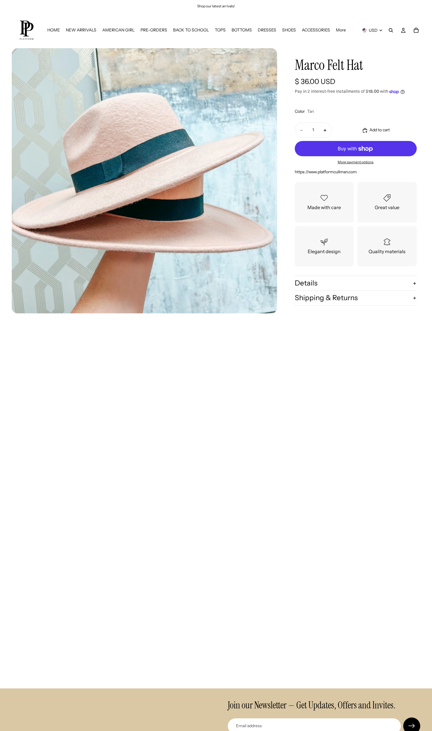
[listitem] (341, 30)
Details (306, 283)
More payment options (356, 162)
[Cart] (416, 30)
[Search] (390, 30)
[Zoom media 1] (144, 180)
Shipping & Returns (326, 297)
